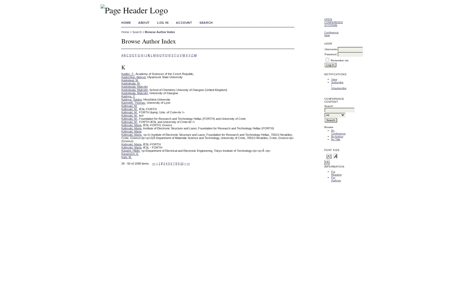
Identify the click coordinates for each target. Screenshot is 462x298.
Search (206, 22)
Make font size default (335, 156)
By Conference (338, 132)
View (334, 79)
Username (331, 49)
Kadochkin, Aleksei (133, 77)
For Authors (336, 179)
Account (184, 22)
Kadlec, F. (127, 74)
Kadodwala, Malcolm (134, 86)
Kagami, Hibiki (130, 150)
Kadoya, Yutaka (131, 99)
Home (126, 22)
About (144, 22)
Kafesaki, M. (129, 106)
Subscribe (337, 82)
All (195, 55)
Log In (162, 22)
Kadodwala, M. (130, 83)
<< (153, 163)
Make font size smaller (329, 156)
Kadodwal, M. (130, 80)
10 (181, 163)
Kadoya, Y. (128, 96)
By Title (335, 139)
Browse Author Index (160, 32)
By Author (337, 136)
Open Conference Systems (333, 22)
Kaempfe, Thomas (133, 102)
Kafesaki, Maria (131, 125)
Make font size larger (327, 162)
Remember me (340, 60)
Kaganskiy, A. (130, 154)
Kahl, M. (126, 157)
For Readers (336, 173)
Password (331, 54)
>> (188, 163)
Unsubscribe (338, 88)
